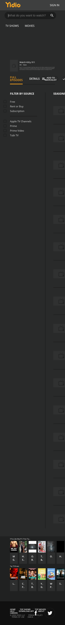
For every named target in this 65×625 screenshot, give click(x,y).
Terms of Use (18, 617)
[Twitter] (50, 613)
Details (34, 79)
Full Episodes (16, 79)
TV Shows (12, 26)
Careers (14, 613)
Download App (26, 611)
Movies (29, 26)
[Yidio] (13, 5)
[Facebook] (36, 613)
